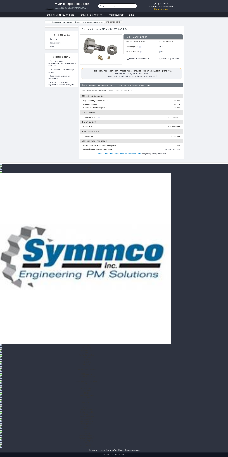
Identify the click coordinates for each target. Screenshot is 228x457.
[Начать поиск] (134, 5)
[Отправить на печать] (180, 85)
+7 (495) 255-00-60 (160, 4)
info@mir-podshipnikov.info (153, 153)
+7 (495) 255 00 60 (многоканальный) (132, 73)
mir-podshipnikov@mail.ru (160, 6)
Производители (132, 450)
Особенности (55, 43)
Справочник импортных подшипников (88, 22)
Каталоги (53, 39)
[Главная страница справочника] (47, 22)
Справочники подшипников (62, 22)
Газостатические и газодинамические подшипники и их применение (62, 63)
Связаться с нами (97, 450)
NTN (161, 46)
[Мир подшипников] (67, 6)
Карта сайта (111, 450)
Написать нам (161, 9)
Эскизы (52, 47)
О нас (120, 450)
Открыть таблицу (172, 149)
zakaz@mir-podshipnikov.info (144, 76)
